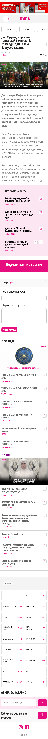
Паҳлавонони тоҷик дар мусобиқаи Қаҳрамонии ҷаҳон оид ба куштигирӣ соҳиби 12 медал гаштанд (19, 519)
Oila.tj (3, 55)
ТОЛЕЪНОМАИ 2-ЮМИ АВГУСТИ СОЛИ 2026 (16, 403)
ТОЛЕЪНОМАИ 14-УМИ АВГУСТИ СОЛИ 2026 (16, 443)
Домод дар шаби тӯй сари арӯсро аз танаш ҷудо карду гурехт (19, 214)
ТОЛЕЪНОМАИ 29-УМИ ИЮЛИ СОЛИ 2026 (18, 376)
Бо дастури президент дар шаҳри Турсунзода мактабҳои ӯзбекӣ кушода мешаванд (17, 547)
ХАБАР (9, 29)
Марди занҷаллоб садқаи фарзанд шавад (18, 429)
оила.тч (8, 583)
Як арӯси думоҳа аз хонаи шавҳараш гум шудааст (14, 490)
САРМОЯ (27, 29)
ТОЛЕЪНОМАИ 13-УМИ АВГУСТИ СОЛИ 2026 (16, 416)
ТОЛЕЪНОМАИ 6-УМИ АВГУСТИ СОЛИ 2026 (19, 389)
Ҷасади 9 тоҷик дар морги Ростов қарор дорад (18, 503)
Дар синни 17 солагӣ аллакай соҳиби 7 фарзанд (18, 229)
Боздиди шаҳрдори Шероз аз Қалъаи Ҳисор (16, 562)
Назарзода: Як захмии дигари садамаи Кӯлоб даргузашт (16, 244)
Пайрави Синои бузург (12, 534)
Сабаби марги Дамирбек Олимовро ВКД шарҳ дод (17, 199)
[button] (42, 19)
